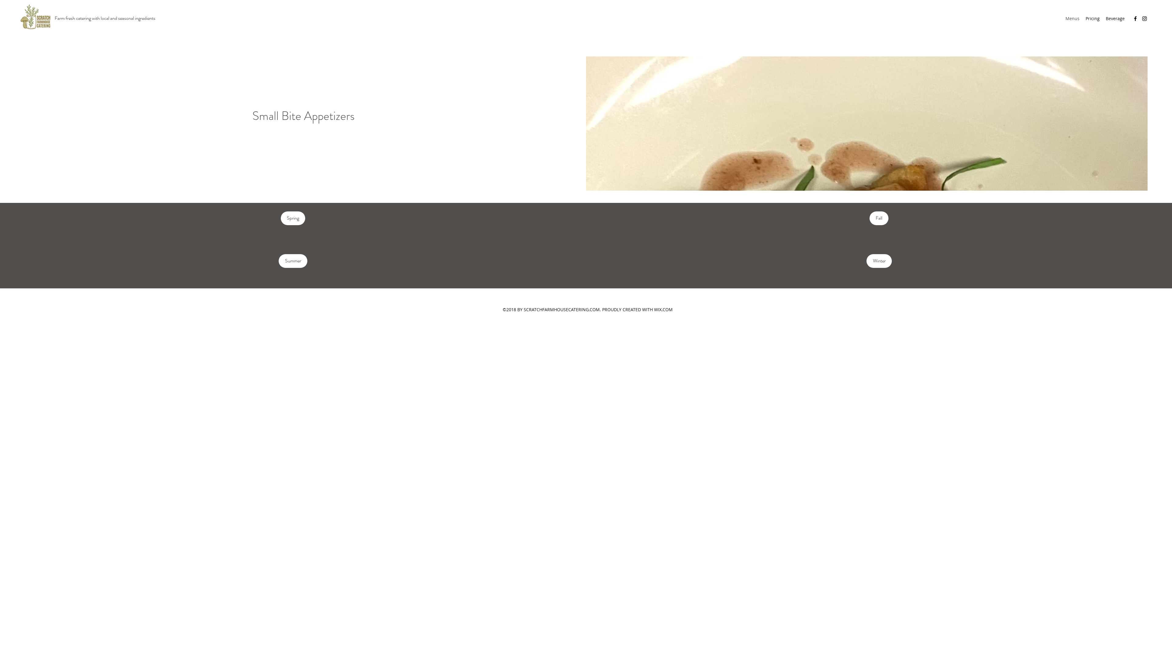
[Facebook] (1135, 19)
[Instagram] (1144, 19)
